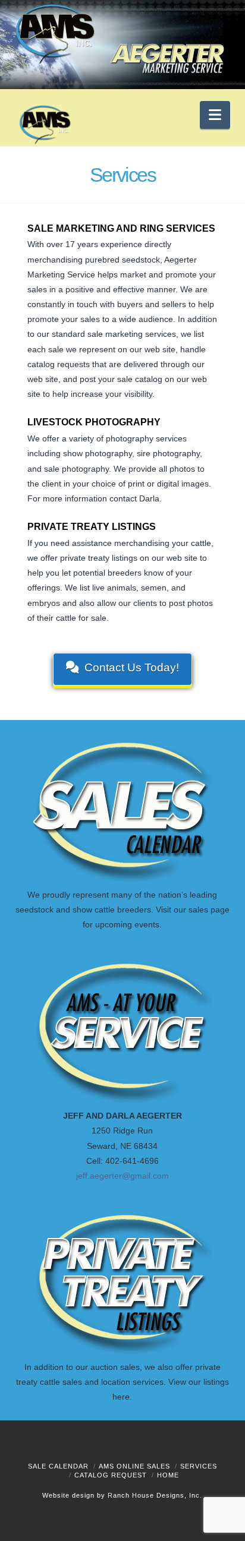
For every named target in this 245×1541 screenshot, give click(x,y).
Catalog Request (110, 1475)
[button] (215, 115)
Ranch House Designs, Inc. (155, 1495)
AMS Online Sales (134, 1466)
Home (168, 1475)
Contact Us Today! (131, 667)
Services (198, 1466)
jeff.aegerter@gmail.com (122, 1175)
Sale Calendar (58, 1466)
